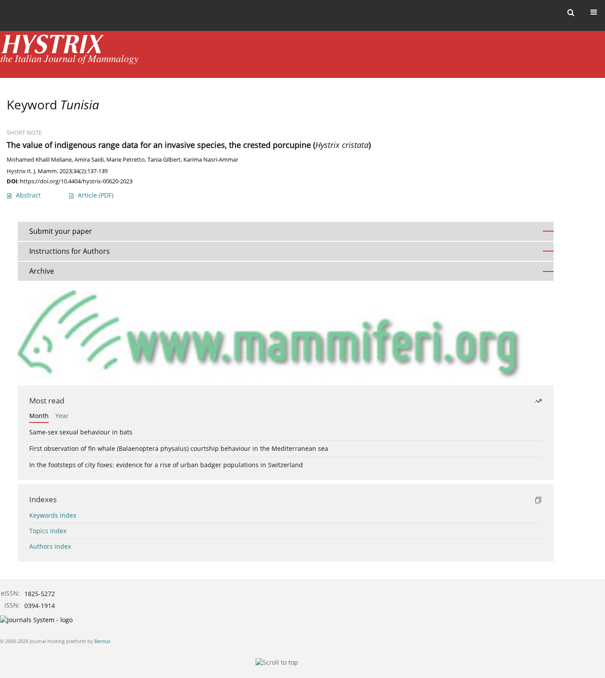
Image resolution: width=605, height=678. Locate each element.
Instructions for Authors (69, 251)
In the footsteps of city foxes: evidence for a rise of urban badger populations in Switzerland (166, 465)
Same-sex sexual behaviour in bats (80, 432)
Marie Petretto (125, 159)
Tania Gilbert (164, 159)
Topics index (47, 531)
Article (95, 195)
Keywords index (52, 515)
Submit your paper (60, 231)
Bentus (102, 641)
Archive (41, 271)
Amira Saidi (89, 159)
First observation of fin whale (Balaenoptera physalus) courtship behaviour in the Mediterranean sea (178, 448)
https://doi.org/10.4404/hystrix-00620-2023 (76, 181)
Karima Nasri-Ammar (210, 159)
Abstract (28, 195)
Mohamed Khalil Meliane (39, 159)
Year (62, 415)
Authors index (50, 546)
